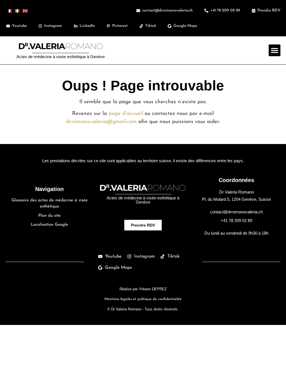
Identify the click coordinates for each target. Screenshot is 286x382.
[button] (274, 50)
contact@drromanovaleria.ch (236, 211)
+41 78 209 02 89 (236, 220)
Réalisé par (143, 289)
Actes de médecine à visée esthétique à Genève (60, 56)
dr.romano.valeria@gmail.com (101, 121)
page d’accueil (126, 113)
